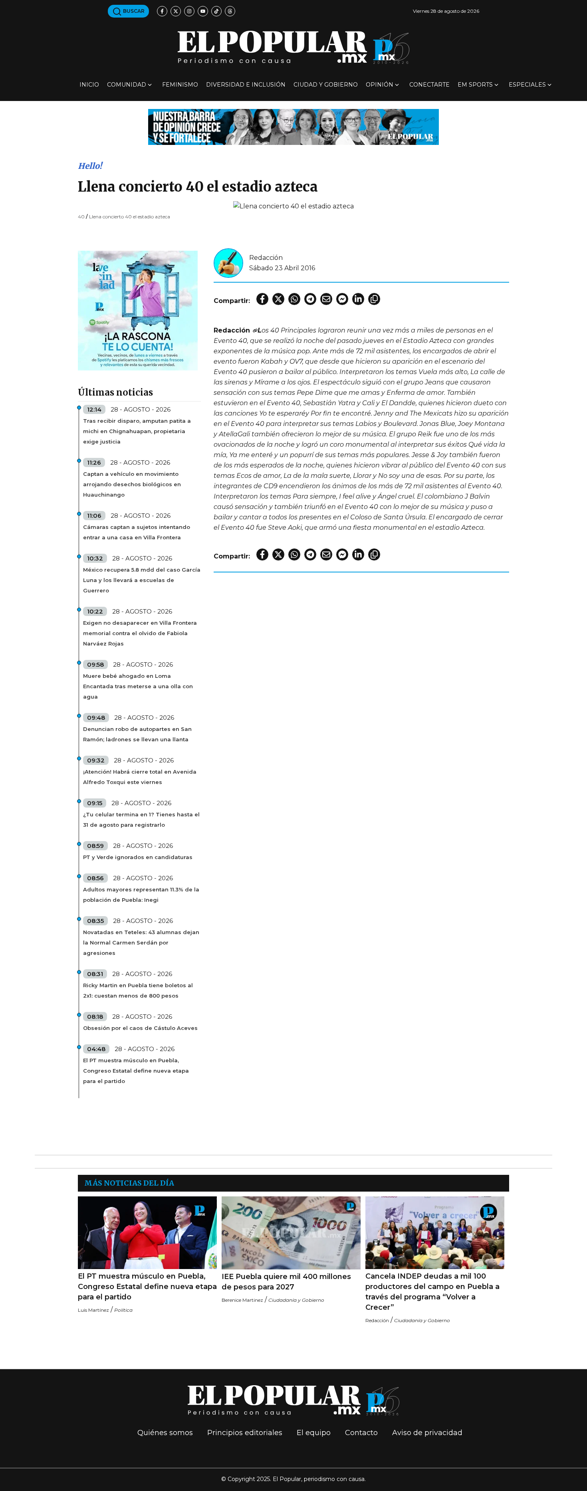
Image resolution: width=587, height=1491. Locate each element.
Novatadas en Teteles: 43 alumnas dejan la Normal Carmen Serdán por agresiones (141, 942)
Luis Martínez (93, 1310)
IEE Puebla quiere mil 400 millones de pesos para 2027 (286, 1281)
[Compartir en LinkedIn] (358, 299)
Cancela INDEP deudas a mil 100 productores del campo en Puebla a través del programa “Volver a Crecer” (432, 1292)
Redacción (266, 257)
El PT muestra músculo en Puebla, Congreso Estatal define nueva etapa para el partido (136, 1070)
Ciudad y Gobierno (326, 84)
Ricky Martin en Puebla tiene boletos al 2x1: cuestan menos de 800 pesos (138, 990)
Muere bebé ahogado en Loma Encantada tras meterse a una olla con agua (138, 686)
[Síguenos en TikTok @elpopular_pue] (216, 11)
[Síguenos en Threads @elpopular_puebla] (230, 11)
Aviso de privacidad (427, 1432)
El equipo (314, 1432)
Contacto (361, 1432)
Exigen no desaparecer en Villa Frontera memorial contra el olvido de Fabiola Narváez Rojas (140, 633)
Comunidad (126, 84)
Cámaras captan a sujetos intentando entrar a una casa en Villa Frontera (136, 532)
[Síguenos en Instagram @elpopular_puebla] (189, 11)
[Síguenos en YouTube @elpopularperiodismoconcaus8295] (203, 11)
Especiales (527, 84)
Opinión (379, 84)
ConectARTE (429, 84)
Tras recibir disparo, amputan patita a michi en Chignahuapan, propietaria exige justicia (137, 431)
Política (123, 1310)
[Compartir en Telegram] (310, 299)
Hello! (90, 166)
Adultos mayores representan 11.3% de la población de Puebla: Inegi (141, 894)
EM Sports (475, 84)
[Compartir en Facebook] (262, 299)
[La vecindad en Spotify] (138, 310)
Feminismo (180, 84)
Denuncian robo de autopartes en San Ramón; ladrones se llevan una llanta (137, 734)
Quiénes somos (165, 1432)
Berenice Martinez (242, 1300)
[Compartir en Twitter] (278, 299)
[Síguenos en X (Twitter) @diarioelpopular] (176, 11)
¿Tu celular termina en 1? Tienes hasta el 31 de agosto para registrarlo (141, 819)
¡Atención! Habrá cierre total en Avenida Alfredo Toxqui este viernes (139, 776)
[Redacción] (228, 262)
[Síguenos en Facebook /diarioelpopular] (162, 11)
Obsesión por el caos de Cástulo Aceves (140, 1028)
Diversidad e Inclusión (246, 84)
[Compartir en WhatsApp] (294, 299)
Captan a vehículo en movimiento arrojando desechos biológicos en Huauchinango (132, 484)
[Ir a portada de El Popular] (293, 47)
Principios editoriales (244, 1432)
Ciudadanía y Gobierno (296, 1300)
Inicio (89, 84)
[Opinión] (293, 126)
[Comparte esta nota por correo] (326, 299)
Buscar (133, 11)
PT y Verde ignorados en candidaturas (137, 857)
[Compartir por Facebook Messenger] (342, 299)
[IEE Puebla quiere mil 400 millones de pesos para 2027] (291, 1232)
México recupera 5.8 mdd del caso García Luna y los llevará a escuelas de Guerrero (141, 580)
